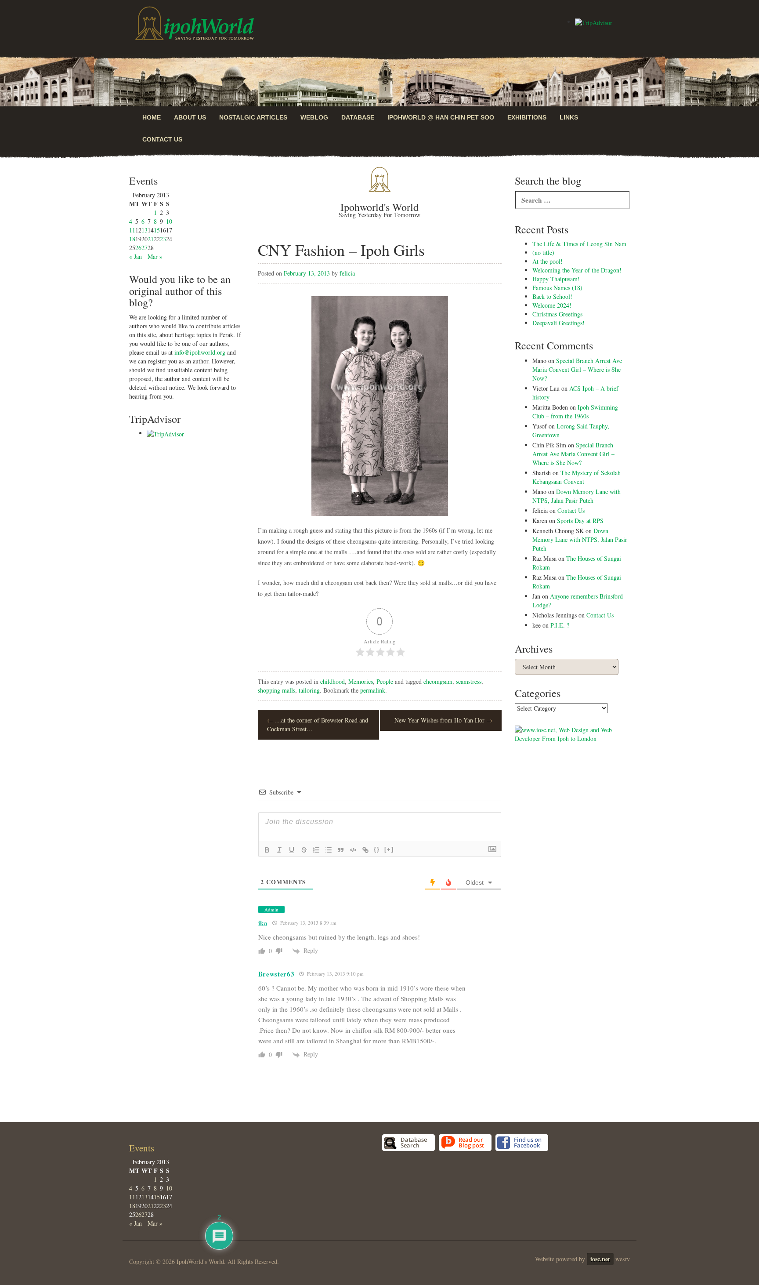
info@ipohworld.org (199, 352)
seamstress (468, 681)
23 (163, 239)
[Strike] (304, 850)
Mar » (155, 256)
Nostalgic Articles (253, 117)
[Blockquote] (341, 850)
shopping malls (276, 690)
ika (263, 923)
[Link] (365, 850)
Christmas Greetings (557, 314)
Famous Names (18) (557, 287)
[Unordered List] (328, 850)
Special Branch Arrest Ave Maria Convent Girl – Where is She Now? (577, 369)
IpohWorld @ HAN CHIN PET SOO (440, 117)
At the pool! (547, 261)
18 (132, 239)
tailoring (309, 690)
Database (357, 117)
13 (144, 230)
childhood (332, 681)
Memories (360, 681)
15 (157, 230)
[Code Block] (353, 850)
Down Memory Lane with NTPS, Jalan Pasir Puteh (576, 496)
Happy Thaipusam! (556, 279)
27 (144, 247)
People (384, 681)
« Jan (135, 256)
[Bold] (267, 850)
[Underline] (292, 850)
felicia (347, 273)
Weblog (314, 117)
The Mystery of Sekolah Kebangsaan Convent (576, 477)
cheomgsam (437, 681)
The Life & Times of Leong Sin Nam (579, 244)
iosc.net (600, 1258)
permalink (372, 690)
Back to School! (552, 296)
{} (377, 849)
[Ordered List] (316, 850)
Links (569, 117)
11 (132, 230)
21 (151, 239)
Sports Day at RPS (580, 520)
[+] (389, 849)
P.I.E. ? (559, 625)
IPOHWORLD (194, 23)
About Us (190, 117)
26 (138, 247)
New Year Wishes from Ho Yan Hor (443, 720)
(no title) (543, 252)
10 (169, 221)
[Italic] (279, 850)
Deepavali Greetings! (558, 323)
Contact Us (162, 139)
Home (151, 117)
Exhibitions (526, 117)
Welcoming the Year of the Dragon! (577, 270)
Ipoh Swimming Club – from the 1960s (575, 411)
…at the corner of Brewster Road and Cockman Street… (317, 724)
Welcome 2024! (551, 305)
